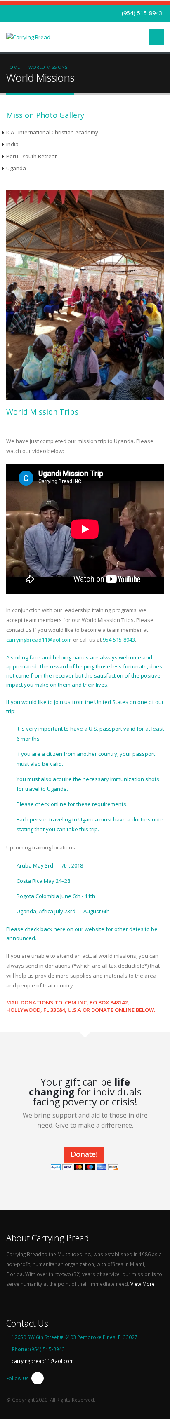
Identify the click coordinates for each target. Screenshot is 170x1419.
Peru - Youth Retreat (31, 156)
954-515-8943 (119, 639)
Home (13, 67)
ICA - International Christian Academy (52, 132)
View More (143, 1284)
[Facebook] (37, 1378)
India (12, 144)
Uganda (16, 168)
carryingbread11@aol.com (39, 639)
